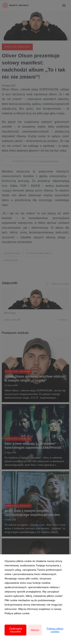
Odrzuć (35, 630)
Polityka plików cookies (55, 630)
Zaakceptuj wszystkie (15, 630)
